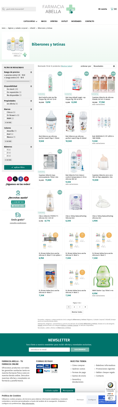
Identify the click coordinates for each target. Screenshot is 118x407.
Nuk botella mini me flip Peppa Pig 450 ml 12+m (48, 98)
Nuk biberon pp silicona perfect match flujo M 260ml (76, 137)
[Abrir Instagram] (9, 179)
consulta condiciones (18, 223)
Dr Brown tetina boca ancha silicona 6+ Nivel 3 (102, 254)
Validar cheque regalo (105, 372)
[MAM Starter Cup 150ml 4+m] (103, 276)
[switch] (110, 398)
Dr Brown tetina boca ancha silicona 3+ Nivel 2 (76, 291)
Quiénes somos (78, 369)
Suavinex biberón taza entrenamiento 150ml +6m (48, 176)
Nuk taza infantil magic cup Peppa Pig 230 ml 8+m (76, 98)
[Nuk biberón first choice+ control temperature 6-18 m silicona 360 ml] (77, 161)
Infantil (40, 325)
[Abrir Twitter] (15, 179)
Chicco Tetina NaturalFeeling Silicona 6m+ (76, 217)
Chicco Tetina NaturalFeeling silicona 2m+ (102, 217)
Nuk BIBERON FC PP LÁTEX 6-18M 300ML (103, 137)
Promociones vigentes (105, 369)
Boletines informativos (105, 365)
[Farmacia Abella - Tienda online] (59, 9)
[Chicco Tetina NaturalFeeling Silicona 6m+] (77, 202)
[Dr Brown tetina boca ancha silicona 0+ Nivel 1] (50, 276)
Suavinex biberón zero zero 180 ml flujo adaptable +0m (102, 176)
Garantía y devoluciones (77, 380)
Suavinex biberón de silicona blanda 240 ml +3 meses (102, 98)
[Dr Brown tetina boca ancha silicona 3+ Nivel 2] (77, 276)
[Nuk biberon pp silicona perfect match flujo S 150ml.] (50, 122)
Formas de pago (79, 372)
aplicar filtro (19, 167)
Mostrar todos (66, 66)
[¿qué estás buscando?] (18, 9)
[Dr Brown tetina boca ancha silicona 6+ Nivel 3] (103, 239)
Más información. (28, 403)
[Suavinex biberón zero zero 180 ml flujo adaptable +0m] (103, 161)
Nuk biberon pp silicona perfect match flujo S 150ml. (49, 137)
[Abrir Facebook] (20, 179)
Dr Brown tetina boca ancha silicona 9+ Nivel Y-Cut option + (50, 254)
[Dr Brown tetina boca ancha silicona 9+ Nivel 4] (77, 239)
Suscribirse (80, 349)
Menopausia (68, 390)
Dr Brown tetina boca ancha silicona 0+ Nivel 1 (49, 291)
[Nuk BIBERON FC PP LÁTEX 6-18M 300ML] (103, 122)
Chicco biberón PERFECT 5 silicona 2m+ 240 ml (48, 217)
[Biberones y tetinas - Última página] (79, 307)
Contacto (100, 376)
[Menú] (114, 382)
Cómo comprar (78, 365)
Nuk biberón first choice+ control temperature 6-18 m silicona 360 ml (76, 177)
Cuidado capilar (51, 390)
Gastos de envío (79, 376)
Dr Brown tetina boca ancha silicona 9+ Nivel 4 (76, 254)
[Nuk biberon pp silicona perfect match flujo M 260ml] (77, 122)
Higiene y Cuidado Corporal (69, 325)
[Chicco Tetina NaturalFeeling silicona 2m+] (103, 202)
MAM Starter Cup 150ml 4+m (102, 291)
